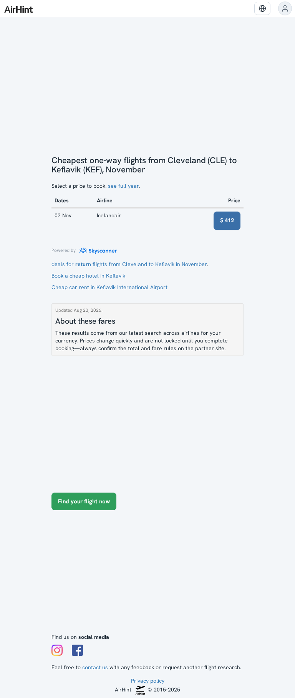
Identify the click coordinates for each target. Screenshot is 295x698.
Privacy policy (147, 680)
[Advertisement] (147, 575)
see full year (123, 185)
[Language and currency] (262, 8)
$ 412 (227, 220)
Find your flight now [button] (84, 501)
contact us (95, 667)
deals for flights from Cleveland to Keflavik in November (129, 264)
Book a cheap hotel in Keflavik (88, 275)
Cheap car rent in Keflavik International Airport (109, 287)
